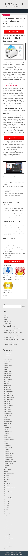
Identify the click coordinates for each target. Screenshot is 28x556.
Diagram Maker (7, 393)
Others (5, 467)
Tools (5, 512)
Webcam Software (8, 538)
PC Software (7, 479)
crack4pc (8, 26)
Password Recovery (9, 473)
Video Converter (8, 522)
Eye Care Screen (8, 415)
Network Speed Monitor (10, 461)
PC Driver (6, 475)
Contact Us (6, 315)
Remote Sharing (8, 491)
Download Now (7, 321)
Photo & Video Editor (9, 483)
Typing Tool (7, 514)
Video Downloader (8, 524)
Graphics (6, 425)
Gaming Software (8, 421)
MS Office (6, 449)
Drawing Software (8, 405)
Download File (15, 32)
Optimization (7, 465)
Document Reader (8, 395)
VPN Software (7, 536)
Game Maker (7, 419)
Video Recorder (7, 528)
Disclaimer (6, 317)
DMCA (5, 319)
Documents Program (9, 397)
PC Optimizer (7, 477)
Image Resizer (7, 427)
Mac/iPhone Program (9, 439)
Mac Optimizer (7, 437)
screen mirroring (8, 497)
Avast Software (7, 371)
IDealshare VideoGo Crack (18, 199)
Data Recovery (7, 383)
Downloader (7, 401)
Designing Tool (7, 389)
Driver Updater (7, 411)
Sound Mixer (7, 507)
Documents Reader (8, 399)
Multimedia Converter (9, 453)
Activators (6, 357)
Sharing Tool (7, 503)
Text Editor (6, 509)
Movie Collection (8, 447)
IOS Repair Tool (7, 431)
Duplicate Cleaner (8, 413)
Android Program (8, 365)
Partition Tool (7, 471)
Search (4, 304)
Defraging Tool (7, 385)
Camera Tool (7, 377)
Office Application (8, 463)
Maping (6, 443)
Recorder (6, 489)
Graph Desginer (8, 423)
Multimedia (6, 451)
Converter (6, 381)
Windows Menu (7, 542)
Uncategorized (7, 518)
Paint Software (7, 469)
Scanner (6, 495)
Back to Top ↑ (19, 554)
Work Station (7, 544)
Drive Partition (7, 407)
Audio (5, 369)
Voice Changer (7, 534)
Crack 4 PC (14, 4)
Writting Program (8, 546)
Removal (6, 493)
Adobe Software (8, 359)
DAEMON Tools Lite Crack (10, 85)
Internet (6, 429)
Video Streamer (7, 530)
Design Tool (7, 387)
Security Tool (7, 501)
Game (5, 417)
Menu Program (7, 445)
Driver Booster (7, 409)
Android (6, 363)
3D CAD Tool (7, 355)
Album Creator (7, 361)
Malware (6, 441)
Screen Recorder (8, 499)
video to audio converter (10, 532)
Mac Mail (6, 435)
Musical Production (8, 459)
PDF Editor (6, 481)
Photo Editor (7, 485)
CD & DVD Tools (15, 26)
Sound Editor (7, 505)
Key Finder (6, 433)
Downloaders (7, 403)
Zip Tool (6, 548)
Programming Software (9, 487)
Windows (6, 540)
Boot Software (7, 375)
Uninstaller (6, 520)
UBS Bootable (7, 516)
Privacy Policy (7, 323)
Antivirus (6, 367)
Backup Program (8, 373)
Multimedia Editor (8, 455)
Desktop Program (8, 391)
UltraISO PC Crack (16, 159)
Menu (2, 11)
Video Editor (7, 526)
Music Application (8, 457)
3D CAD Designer (8, 353)
